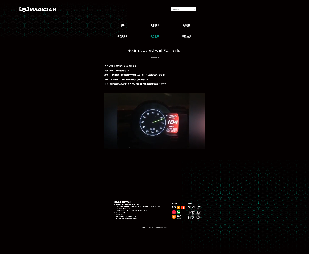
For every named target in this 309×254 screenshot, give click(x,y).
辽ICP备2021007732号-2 (162, 227)
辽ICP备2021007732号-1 (152, 227)
